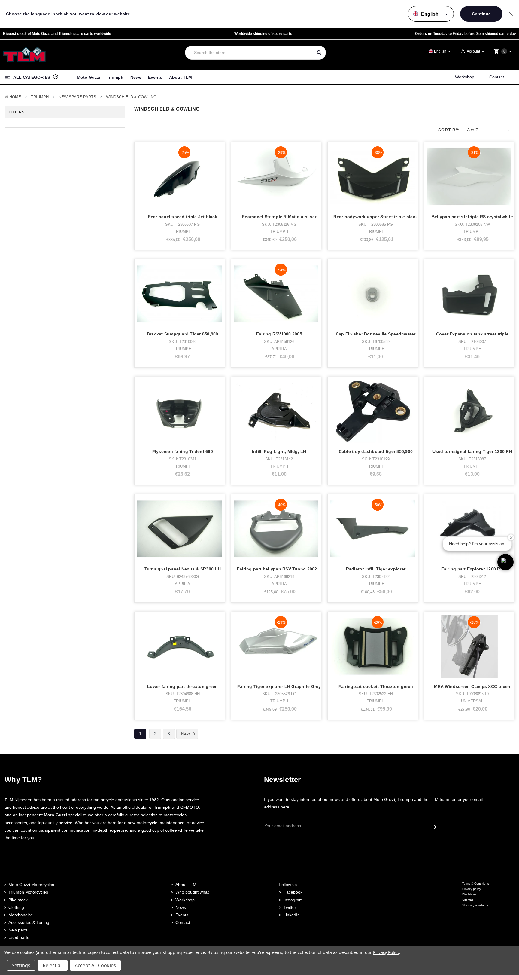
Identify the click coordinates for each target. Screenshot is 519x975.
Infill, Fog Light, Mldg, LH (279, 451)
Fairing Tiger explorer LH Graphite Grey (279, 686)
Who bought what (192, 892)
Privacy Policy (386, 952)
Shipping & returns (475, 905)
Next (186, 734)
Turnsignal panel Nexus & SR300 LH (182, 569)
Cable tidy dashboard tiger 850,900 (376, 451)
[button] (505, 562)
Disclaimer (469, 894)
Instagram (293, 899)
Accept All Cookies (95, 965)
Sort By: (449, 129)
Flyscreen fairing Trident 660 (182, 451)
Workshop (464, 77)
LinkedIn (292, 914)
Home (15, 97)
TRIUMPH (40, 97)
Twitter (290, 907)
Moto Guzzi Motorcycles (31, 884)
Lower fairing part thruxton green (182, 686)
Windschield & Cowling (131, 97)
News (135, 77)
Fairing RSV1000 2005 (279, 334)
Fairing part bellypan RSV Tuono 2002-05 (280, 569)
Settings (21, 965)
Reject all (53, 965)
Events (155, 77)
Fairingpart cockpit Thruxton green (375, 686)
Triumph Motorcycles (28, 892)
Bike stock (18, 899)
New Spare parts (77, 97)
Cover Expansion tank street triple (472, 334)
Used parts (18, 937)
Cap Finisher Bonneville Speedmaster (376, 334)
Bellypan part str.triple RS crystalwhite (472, 216)
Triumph (115, 77)
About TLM (180, 77)
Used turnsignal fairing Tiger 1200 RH (472, 451)
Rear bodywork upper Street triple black (375, 216)
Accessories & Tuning (28, 922)
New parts (18, 930)
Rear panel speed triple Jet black (182, 216)
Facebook (293, 892)
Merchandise (20, 914)
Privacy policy (471, 889)
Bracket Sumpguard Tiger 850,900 (182, 334)
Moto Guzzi (88, 77)
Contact (496, 77)
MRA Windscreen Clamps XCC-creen (472, 686)
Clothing (16, 907)
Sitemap (468, 899)
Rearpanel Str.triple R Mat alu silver (279, 216)
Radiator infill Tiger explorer (376, 569)
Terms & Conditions (475, 883)
